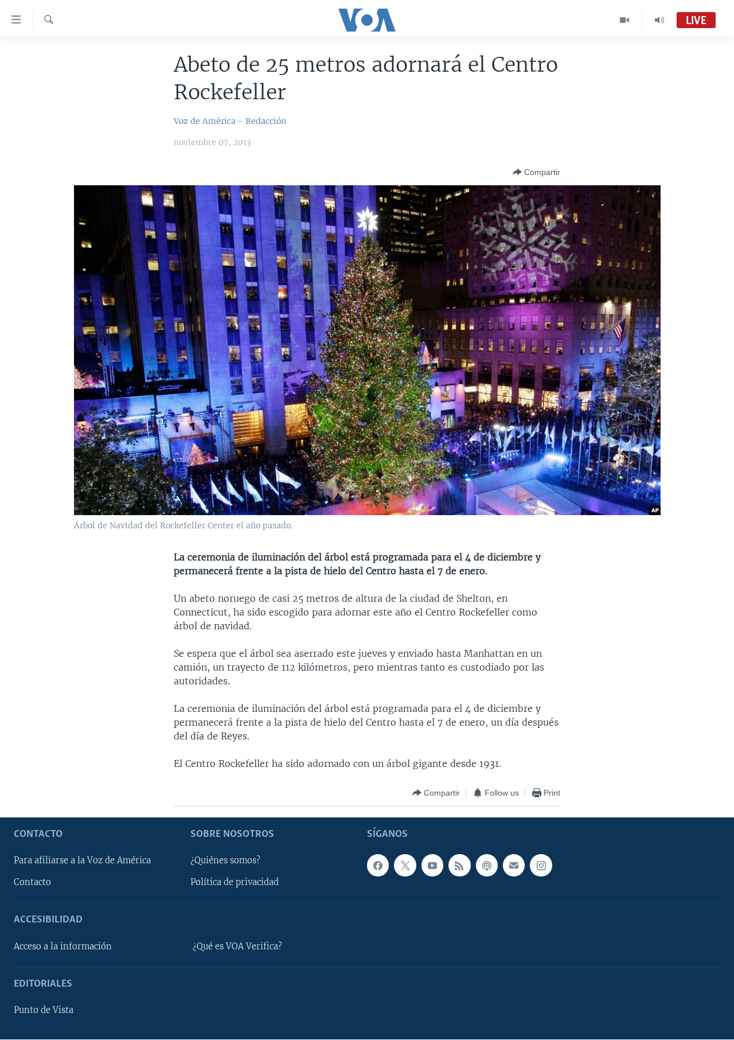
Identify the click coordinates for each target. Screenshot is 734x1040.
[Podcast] (487, 866)
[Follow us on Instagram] (541, 866)
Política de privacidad (234, 883)
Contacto (32, 883)
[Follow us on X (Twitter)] (405, 866)
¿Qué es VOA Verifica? (237, 946)
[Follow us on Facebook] (378, 866)
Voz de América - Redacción (230, 121)
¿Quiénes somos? (225, 861)
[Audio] (659, 20)
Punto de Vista (43, 1011)
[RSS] (459, 866)
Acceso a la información (63, 946)
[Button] (536, 172)
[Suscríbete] (514, 866)
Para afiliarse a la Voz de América (82, 861)
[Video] (624, 20)
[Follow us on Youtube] (432, 866)
